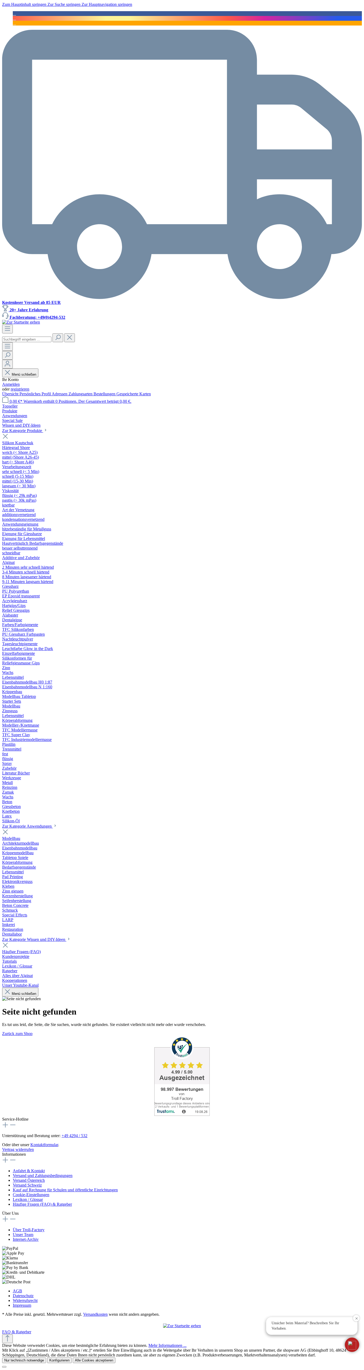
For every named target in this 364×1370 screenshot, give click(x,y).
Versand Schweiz (27, 1185)
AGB (17, 1291)
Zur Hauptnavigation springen (107, 4)
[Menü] (7, 329)
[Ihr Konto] (7, 364)
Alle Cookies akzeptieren (94, 1360)
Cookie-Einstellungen (31, 1194)
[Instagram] (14, 18)
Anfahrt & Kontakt (29, 1170)
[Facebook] (14, 13)
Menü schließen (24, 374)
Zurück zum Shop (17, 1033)
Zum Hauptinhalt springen (24, 4)
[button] (352, 1344)
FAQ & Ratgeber (16, 1332)
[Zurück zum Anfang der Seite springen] (7, 1338)
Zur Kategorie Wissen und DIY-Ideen (34, 939)
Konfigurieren (59, 1360)
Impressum (22, 1305)
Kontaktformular (44, 1144)
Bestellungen (105, 394)
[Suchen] (57, 337)
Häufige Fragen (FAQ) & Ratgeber (42, 1204)
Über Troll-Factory (29, 1229)
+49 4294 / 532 (74, 1135)
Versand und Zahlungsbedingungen (42, 1175)
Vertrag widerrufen (18, 1149)
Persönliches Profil (35, 394)
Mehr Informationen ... (167, 1345)
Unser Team (23, 1234)
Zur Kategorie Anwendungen (27, 826)
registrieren (20, 389)
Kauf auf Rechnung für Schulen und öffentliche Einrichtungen (65, 1190)
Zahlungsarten (81, 394)
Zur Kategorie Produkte (22, 430)
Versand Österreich (29, 1180)
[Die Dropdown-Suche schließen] (69, 337)
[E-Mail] (14, 23)
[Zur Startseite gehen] (21, 322)
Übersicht (10, 394)
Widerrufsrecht (25, 1300)
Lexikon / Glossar (28, 1199)
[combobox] (26, 339)
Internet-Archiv (26, 1239)
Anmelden (11, 384)
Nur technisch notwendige (24, 1360)
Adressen (60, 394)
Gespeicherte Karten (133, 394)
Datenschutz (23, 1295)
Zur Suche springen (64, 4)
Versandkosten (95, 1314)
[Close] (4, 1367)
